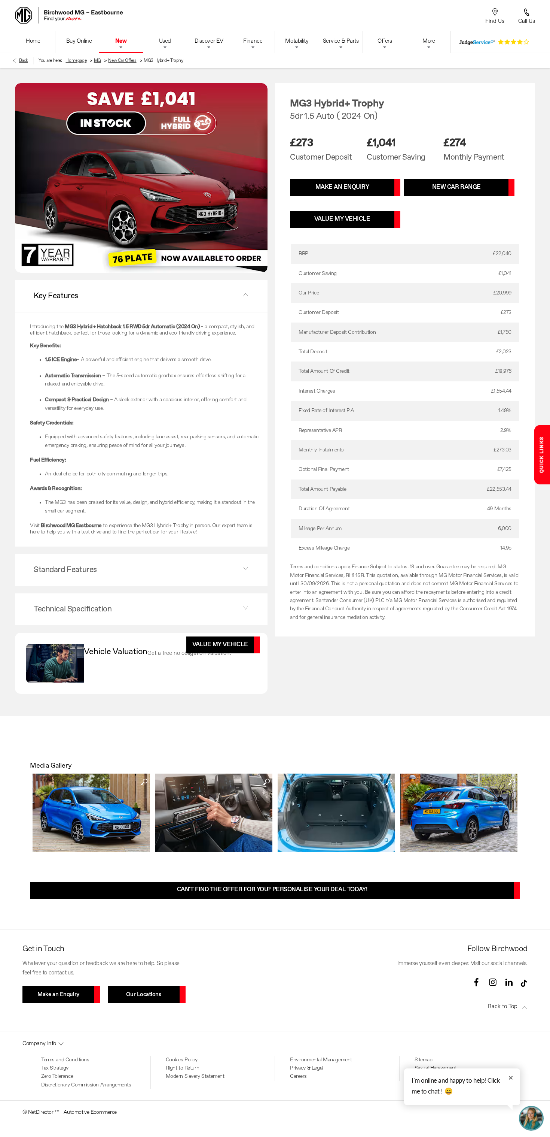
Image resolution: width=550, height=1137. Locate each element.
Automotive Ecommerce (90, 1112)
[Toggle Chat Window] (531, 1118)
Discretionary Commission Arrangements (86, 1085)
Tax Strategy (54, 1068)
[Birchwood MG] (97, 15)
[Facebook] (476, 982)
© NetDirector (38, 1112)
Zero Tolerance (57, 1076)
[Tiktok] (524, 985)
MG (97, 60)
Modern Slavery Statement (195, 1076)
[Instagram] (492, 982)
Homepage (75, 60)
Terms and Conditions (65, 1059)
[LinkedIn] (508, 982)
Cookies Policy (182, 1059)
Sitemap (424, 1059)
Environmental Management (321, 1059)
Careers (298, 1076)
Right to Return (182, 1068)
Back (23, 60)
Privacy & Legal (306, 1068)
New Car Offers (122, 60)
